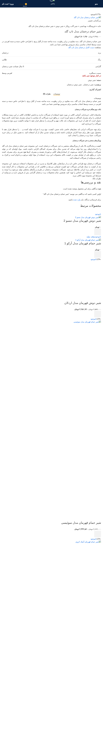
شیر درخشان (88, 85)
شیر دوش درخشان (74, 85)
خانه (99, 26)
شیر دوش (59, 26)
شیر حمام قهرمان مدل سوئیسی (81, 522)
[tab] (56, 94)
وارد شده (76, 200)
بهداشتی (83, 26)
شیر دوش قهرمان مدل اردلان (82, 303)
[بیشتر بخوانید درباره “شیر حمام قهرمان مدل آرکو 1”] (97, 254)
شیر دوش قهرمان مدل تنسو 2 (82, 220)
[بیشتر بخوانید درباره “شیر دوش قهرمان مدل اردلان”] (97, 314)
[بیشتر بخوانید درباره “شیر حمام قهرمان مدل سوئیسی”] (97, 534)
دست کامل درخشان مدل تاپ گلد (81, 47)
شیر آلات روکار (72, 26)
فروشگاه (91, 26)
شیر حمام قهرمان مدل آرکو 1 (82, 243)
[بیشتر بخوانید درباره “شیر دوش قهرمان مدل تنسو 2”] (97, 232)
